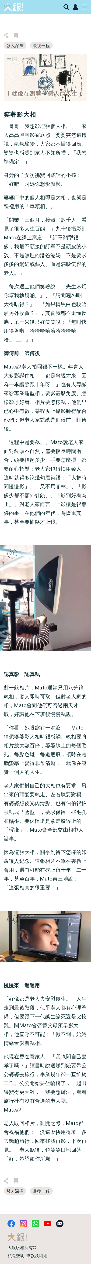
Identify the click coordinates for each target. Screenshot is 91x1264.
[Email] (59, 1223)
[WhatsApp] (35, 1223)
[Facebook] (11, 1223)
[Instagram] (23, 1223)
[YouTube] (47, 1223)
